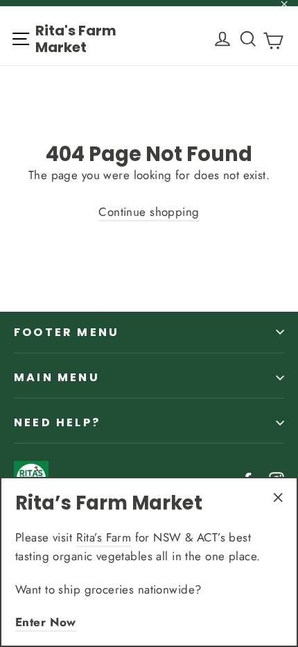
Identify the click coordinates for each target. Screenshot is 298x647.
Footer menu (66, 332)
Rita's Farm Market (75, 39)
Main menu (57, 377)
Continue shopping (148, 211)
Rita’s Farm (104, 537)
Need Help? (57, 422)
